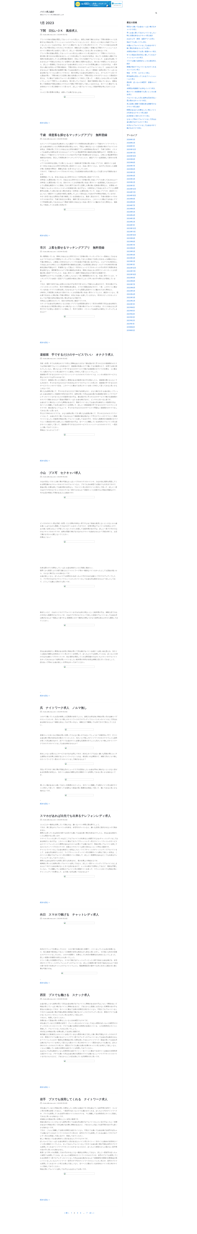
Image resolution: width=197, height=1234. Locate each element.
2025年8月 (131, 162)
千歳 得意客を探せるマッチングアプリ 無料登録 (73, 135)
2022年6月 (131, 288)
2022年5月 (131, 291)
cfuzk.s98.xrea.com (49, 34)
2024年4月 (131, 215)
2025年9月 (131, 159)
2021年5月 (131, 311)
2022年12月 (131, 268)
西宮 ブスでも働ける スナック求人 (65, 995)
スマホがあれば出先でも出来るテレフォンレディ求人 (75, 816)
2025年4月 (131, 176)
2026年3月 (131, 139)
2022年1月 (131, 304)
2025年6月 (131, 169)
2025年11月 (131, 153)
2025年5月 (131, 172)
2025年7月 (131, 166)
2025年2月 (131, 182)
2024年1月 (131, 225)
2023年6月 (131, 248)
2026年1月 (131, 146)
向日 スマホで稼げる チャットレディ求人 (69, 914)
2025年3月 (131, 179)
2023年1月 (131, 264)
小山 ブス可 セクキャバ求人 (60, 473)
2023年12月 (131, 228)
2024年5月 (131, 212)
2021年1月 (131, 324)
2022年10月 (131, 274)
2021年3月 (131, 317)
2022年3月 (131, 297)
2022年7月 (131, 284)
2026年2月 (131, 143)
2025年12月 (131, 149)
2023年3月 (131, 258)
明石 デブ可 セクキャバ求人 (138, 73)
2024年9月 (131, 199)
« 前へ (66, 1213)
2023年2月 (131, 261)
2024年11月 (131, 192)
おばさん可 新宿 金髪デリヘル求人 (141, 39)
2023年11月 (131, 232)
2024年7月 (131, 205)
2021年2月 (131, 320)
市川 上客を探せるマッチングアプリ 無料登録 (72, 247)
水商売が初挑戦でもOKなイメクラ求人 (141, 88)
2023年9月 (131, 238)
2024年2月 (131, 222)
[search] (156, 13)
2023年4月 (131, 255)
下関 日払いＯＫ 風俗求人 (58, 30)
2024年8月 (131, 202)
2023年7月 (131, 245)
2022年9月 (131, 278)
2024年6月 (131, 209)
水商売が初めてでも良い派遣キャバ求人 (141, 51)
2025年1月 (131, 185)
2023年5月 (131, 251)
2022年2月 (131, 301)
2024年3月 (131, 218)
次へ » (91, 1213)
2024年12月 (131, 189)
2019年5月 (131, 330)
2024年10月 (131, 195)
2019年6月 (131, 327)
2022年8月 (131, 281)
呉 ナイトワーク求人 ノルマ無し (63, 708)
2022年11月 (131, 271)
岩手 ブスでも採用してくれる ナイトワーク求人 (74, 1099)
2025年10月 (131, 156)
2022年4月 (131, 294)
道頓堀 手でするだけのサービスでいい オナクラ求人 (76, 354)
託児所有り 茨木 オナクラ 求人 (138, 116)
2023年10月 (131, 235)
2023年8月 (131, 241)
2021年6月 (131, 307)
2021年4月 (131, 314)
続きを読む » (45, 123)
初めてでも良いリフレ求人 (136, 42)
